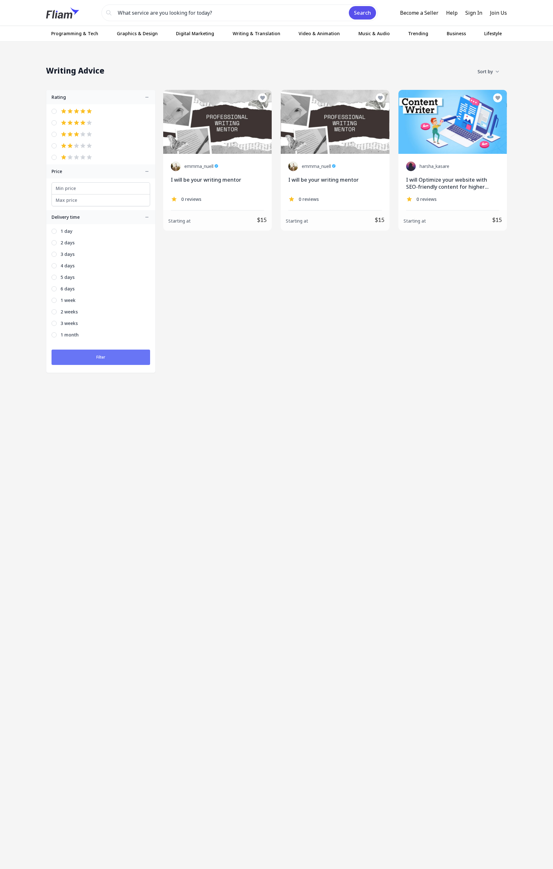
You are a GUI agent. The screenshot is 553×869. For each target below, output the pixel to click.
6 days (67, 289)
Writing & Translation (256, 33)
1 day (66, 231)
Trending (418, 33)
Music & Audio (374, 33)
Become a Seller (419, 12)
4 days (67, 266)
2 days (67, 243)
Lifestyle (493, 33)
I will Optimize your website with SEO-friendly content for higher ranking (446, 183)
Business (456, 33)
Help (452, 12)
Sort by (485, 71)
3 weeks (69, 323)
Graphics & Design (137, 33)
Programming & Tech (74, 33)
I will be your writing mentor (206, 179)
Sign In (473, 12)
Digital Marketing (195, 33)
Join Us (498, 12)
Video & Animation (319, 33)
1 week (68, 300)
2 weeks (69, 312)
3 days (67, 254)
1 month (69, 335)
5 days (67, 277)
